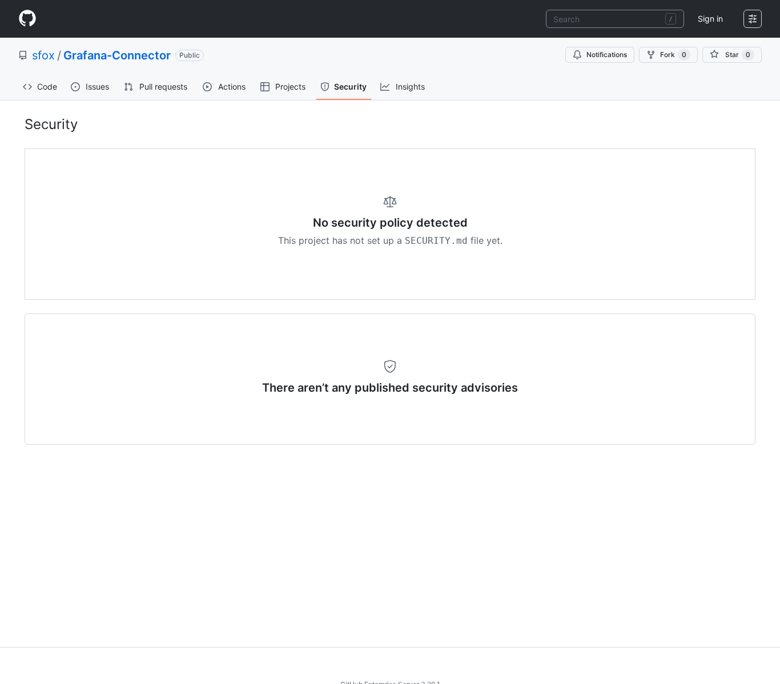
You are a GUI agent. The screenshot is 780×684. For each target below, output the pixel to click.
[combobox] (614, 18)
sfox (43, 55)
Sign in (710, 18)
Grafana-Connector (117, 55)
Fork (673, 54)
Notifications (606, 54)
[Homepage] (27, 19)
